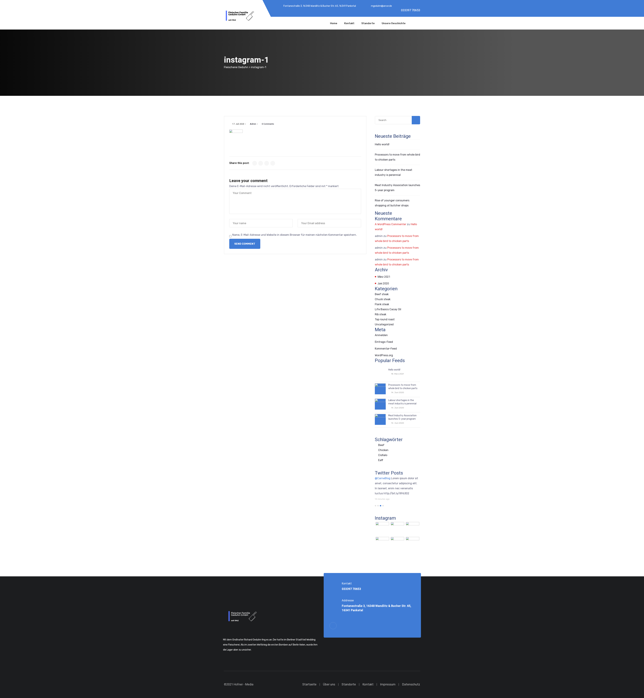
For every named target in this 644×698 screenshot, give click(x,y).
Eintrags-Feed (384, 341)
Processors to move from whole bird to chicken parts (402, 387)
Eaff (380, 460)
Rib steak (380, 314)
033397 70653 (410, 10)
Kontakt (349, 23)
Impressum (387, 684)
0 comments (268, 124)
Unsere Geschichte (394, 23)
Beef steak (382, 294)
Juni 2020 (383, 284)
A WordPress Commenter (390, 224)
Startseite (309, 684)
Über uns (329, 684)
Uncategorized (384, 324)
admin (253, 124)
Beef (381, 445)
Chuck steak (382, 299)
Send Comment (244, 243)
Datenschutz (411, 684)
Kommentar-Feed (386, 348)
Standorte (368, 23)
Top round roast (385, 319)
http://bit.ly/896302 (396, 493)
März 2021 (384, 277)
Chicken (383, 450)
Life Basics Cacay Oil (388, 309)
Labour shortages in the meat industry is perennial (402, 402)
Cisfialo (382, 455)
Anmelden (381, 335)
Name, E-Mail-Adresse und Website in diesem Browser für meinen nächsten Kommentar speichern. (294, 234)
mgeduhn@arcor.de (381, 6)
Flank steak (382, 304)
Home (333, 23)
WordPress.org (384, 355)
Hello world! (382, 144)
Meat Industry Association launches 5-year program (402, 417)
